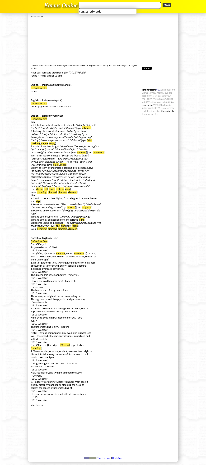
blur (58, 225)
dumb (52, 189)
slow (67, 189)
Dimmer (60, 253)
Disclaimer (117, 458)
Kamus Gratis (61, 5)
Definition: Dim (39, 241)
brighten (86, 207)
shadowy (35, 143)
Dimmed (65, 344)
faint (89, 140)
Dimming (36, 348)
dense (39, 189)
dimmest (62, 192)
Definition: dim (39, 87)
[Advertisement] (103, 40)
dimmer (72, 192)
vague (44, 143)
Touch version (104, 458)
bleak (63, 164)
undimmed (98, 152)
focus (75, 225)
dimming (42, 192)
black (56, 164)
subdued (86, 127)
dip (38, 201)
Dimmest (79, 253)
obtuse (60, 189)
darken (71, 207)
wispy (52, 143)
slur (63, 225)
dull (46, 189)
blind (81, 219)
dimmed (81, 152)
